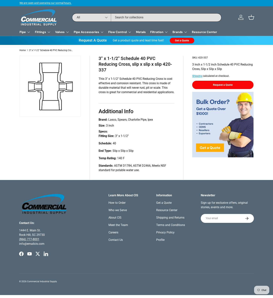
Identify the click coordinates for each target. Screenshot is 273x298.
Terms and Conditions (170, 225)
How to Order (117, 202)
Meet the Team (118, 225)
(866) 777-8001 (29, 239)
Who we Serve (117, 210)
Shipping (197, 75)
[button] (251, 17)
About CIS (114, 217)
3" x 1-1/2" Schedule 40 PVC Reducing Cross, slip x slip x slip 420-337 (51, 50)
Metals (141, 32)
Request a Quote (223, 84)
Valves (60, 32)
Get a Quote (182, 40)
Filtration (156, 32)
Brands (178, 32)
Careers (113, 232)
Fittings (40, 32)
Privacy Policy (165, 232)
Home (23, 50)
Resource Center (204, 32)
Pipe (23, 32)
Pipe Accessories (86, 32)
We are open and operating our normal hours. (46, 3)
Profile (160, 240)
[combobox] (146, 17)
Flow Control (117, 32)
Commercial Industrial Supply (42, 281)
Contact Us (115, 240)
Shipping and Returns (170, 217)
